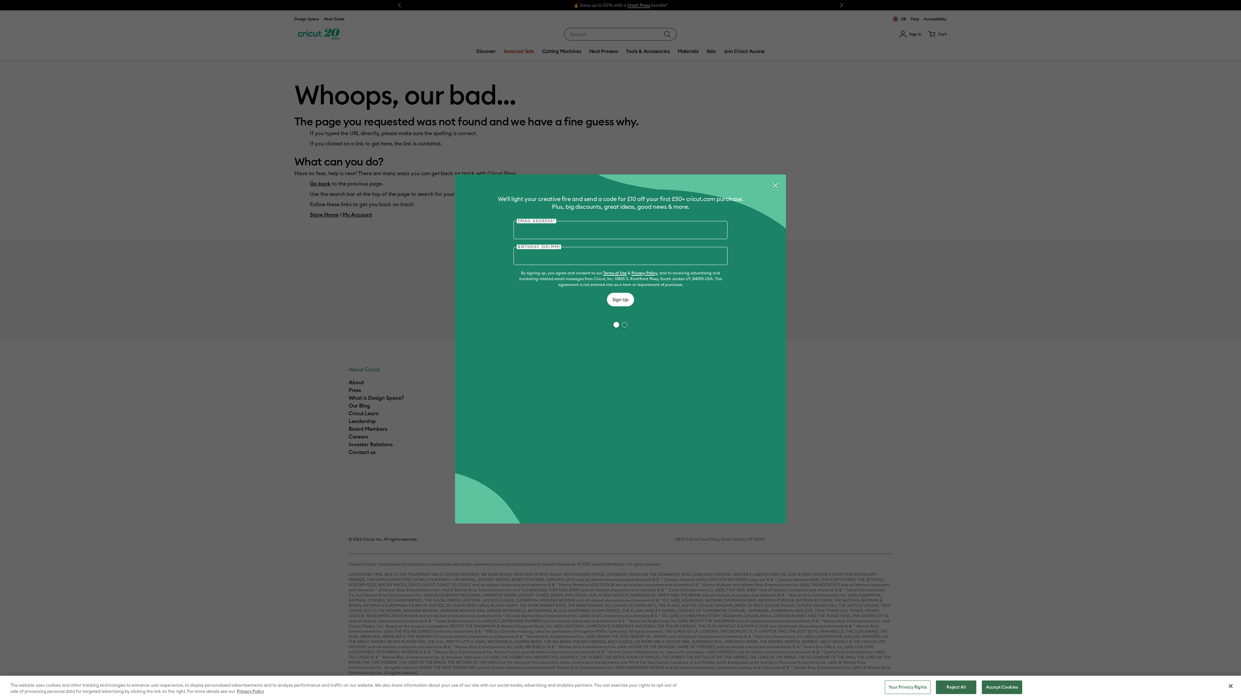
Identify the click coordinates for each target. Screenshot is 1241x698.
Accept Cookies (1002, 687)
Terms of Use (615, 272)
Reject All (956, 687)
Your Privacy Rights (907, 687)
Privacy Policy (644, 272)
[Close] (775, 185)
